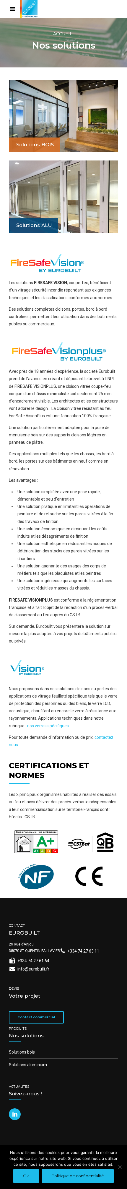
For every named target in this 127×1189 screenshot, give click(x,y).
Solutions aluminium (28, 1064)
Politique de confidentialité (78, 1175)
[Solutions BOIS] (63, 116)
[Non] (120, 1167)
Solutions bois (22, 1052)
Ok (26, 1175)
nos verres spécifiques (48, 725)
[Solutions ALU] (63, 196)
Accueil (62, 34)
